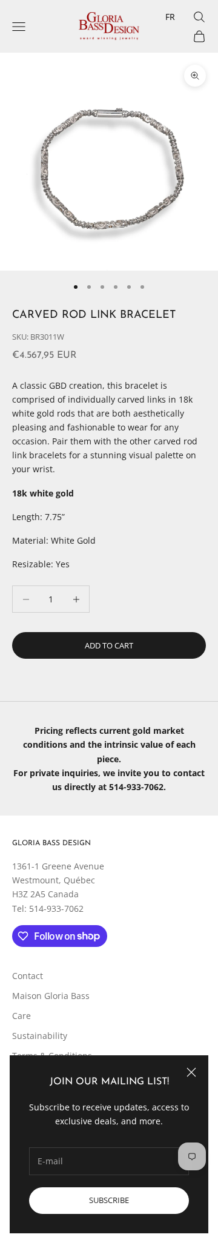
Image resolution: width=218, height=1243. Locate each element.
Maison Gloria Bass (51, 995)
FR (170, 16)
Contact (27, 975)
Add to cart (109, 645)
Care (21, 1015)
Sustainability (39, 1035)
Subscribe (109, 1200)
